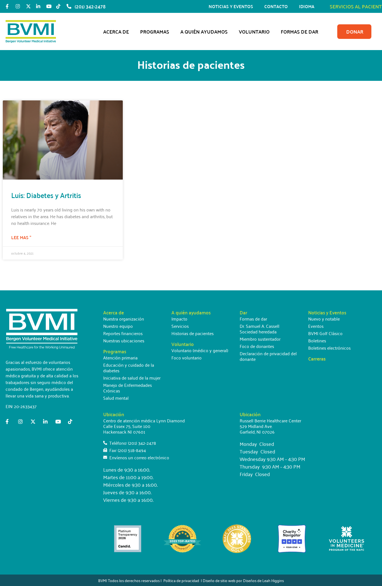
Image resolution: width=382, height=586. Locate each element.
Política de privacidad (181, 580)
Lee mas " (21, 237)
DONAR (354, 31)
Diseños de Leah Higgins (263, 580)
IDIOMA (306, 6)
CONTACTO (276, 6)
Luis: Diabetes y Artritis (46, 195)
